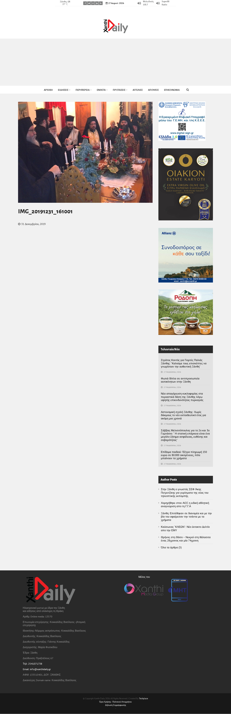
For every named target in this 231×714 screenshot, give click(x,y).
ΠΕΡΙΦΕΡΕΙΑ (83, 90)
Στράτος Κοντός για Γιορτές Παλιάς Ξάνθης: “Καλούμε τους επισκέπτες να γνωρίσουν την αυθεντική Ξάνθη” (183, 363)
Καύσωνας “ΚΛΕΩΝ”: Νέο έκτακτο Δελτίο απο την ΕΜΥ (185, 528)
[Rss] (101, 3)
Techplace (143, 698)
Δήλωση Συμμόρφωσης (115, 705)
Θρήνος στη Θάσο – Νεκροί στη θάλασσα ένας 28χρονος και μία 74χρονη (186, 538)
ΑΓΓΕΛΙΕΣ (138, 90)
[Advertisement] (115, 62)
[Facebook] (85, 3)
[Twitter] (89, 3)
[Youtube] (97, 3)
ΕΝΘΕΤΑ (101, 90)
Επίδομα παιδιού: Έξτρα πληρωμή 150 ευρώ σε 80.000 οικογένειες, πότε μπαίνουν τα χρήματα (184, 455)
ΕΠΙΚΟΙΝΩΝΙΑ (172, 90)
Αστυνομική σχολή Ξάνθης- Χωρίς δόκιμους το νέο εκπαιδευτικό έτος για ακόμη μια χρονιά (183, 415)
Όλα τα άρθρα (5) (171, 547)
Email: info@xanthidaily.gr (37, 669)
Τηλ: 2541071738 (32, 663)
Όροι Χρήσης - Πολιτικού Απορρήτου (115, 701)
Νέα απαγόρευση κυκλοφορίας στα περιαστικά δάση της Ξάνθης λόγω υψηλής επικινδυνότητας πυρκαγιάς (182, 397)
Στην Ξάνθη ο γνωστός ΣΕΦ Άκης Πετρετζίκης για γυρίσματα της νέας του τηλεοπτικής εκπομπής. (184, 492)
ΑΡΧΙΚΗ (48, 90)
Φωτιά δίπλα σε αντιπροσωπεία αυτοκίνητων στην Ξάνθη (180, 380)
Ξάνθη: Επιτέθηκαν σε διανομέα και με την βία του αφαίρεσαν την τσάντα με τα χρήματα (186, 517)
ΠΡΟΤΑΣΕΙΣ (119, 90)
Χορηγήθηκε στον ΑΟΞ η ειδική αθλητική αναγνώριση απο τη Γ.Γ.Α (185, 504)
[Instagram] (93, 3)
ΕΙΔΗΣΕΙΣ (63, 90)
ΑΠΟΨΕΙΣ (153, 90)
